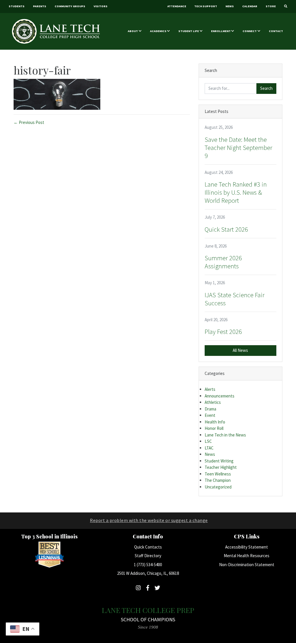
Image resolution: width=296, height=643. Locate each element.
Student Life (188, 31)
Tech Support (205, 6)
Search (266, 88)
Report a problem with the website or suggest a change (149, 520)
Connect (250, 31)
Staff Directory (148, 555)
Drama (210, 409)
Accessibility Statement (246, 547)
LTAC (209, 448)
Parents (39, 6)
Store (271, 6)
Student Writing (219, 461)
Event (210, 415)
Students (17, 6)
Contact (276, 31)
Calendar (249, 6)
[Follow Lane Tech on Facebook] (147, 587)
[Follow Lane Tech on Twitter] (157, 587)
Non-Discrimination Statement (246, 564)
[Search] (285, 6)
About (133, 31)
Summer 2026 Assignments (223, 262)
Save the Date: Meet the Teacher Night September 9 (238, 147)
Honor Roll (214, 428)
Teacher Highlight (221, 467)
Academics (158, 31)
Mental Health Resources (246, 555)
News (229, 6)
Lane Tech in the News (225, 435)
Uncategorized (218, 487)
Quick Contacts (148, 547)
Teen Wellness (218, 474)
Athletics (213, 402)
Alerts (210, 389)
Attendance (176, 6)
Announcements (219, 396)
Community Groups (70, 6)
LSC (208, 441)
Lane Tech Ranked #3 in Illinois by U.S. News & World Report (236, 192)
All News (240, 350)
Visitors (101, 6)
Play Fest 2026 (223, 332)
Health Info (215, 422)
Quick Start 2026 (226, 229)
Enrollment (221, 31)
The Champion (218, 480)
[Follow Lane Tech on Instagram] (138, 587)
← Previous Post (29, 122)
